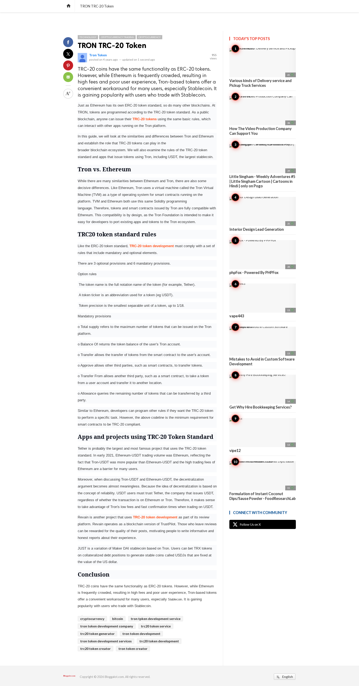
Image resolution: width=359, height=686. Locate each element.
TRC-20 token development (151, 246)
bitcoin (117, 619)
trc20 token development (159, 641)
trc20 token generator (97, 634)
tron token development (141, 634)
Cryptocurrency (149, 37)
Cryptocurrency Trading (117, 37)
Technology (87, 37)
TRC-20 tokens (145, 119)
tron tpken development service (156, 619)
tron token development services (106, 641)
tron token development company (106, 626)
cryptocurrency (92, 619)
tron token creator (133, 648)
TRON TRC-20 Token (112, 45)
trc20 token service (156, 626)
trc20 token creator (95, 648)
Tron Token (98, 55)
